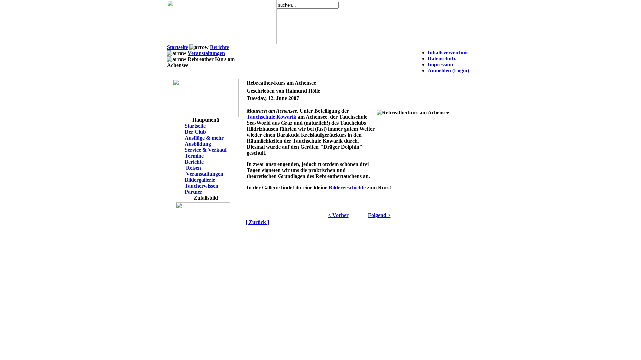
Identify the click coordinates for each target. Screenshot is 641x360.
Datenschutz (442, 58)
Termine (194, 156)
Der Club (195, 132)
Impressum (440, 64)
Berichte (219, 47)
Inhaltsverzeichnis (448, 52)
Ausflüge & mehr (204, 138)
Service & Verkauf (206, 150)
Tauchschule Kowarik (271, 117)
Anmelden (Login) (448, 70)
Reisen (193, 168)
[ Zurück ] (257, 222)
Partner (193, 192)
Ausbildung (198, 144)
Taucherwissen (201, 186)
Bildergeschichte (347, 187)
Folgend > (379, 215)
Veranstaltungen (206, 53)
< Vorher (338, 215)
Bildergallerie (200, 180)
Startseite (177, 47)
